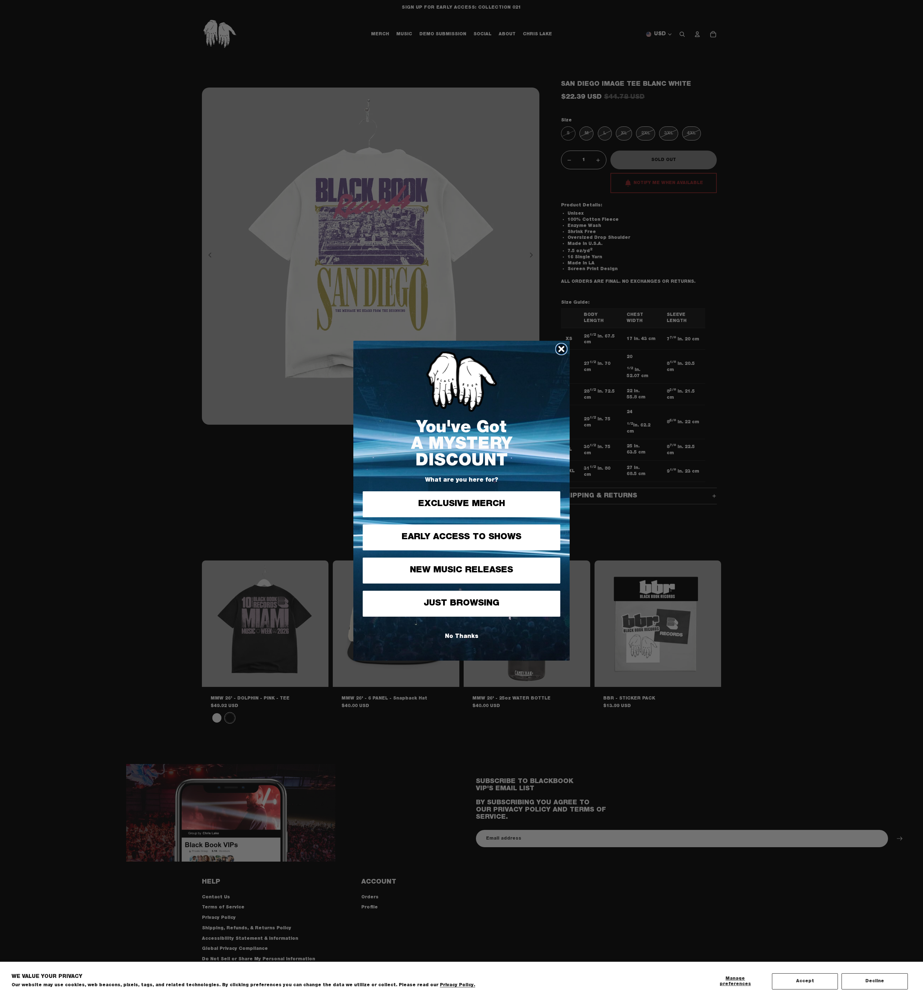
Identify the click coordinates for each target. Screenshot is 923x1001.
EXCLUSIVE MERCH (461, 504)
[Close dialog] (561, 349)
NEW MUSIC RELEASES (461, 570)
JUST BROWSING (461, 603)
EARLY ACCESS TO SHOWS (461, 537)
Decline (874, 981)
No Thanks (461, 636)
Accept (805, 981)
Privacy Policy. (457, 985)
